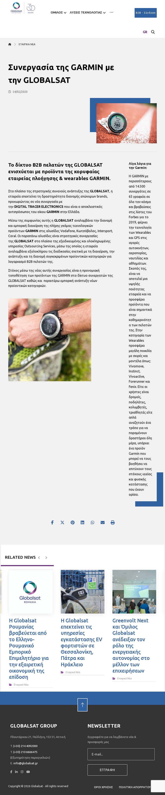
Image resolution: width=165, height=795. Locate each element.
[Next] (46, 557)
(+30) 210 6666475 (25, 752)
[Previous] (39, 557)
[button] (111, 12)
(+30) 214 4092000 (25, 746)
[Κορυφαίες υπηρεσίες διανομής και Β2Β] (23, 8)
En (145, 38)
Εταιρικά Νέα (21, 684)
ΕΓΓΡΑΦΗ (107, 770)
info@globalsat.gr (25, 763)
